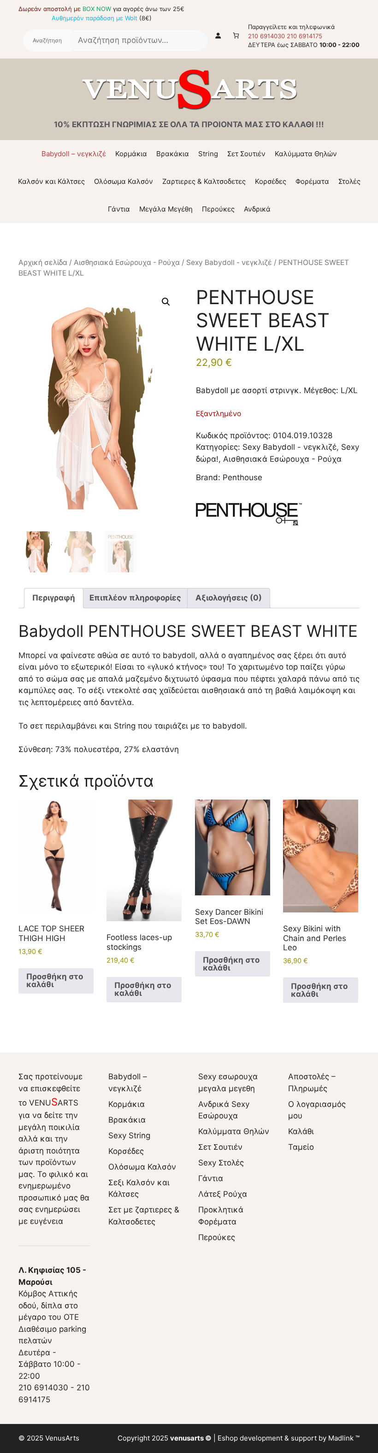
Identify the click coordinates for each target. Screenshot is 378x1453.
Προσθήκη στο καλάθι (54, 980)
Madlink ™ (344, 1438)
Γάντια (119, 209)
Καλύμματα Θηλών (306, 153)
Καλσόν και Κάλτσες (51, 181)
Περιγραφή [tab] (53, 597)
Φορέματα (312, 181)
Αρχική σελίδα (42, 262)
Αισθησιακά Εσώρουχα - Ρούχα (127, 262)
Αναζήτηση (47, 40)
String (208, 153)
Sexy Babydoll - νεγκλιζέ (229, 262)
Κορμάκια (131, 153)
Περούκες (218, 209)
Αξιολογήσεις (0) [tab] (228, 597)
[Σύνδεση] (218, 35)
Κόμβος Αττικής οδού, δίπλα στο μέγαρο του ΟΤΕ (52, 1293)
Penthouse (242, 477)
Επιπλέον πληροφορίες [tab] (135, 597)
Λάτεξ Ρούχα (222, 1194)
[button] (166, 302)
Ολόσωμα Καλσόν (123, 181)
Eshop (228, 1438)
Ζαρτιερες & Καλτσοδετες (204, 181)
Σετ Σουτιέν (246, 153)
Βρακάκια (172, 153)
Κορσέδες (270, 181)
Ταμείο (301, 1147)
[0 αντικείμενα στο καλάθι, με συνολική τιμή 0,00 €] (236, 35)
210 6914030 (266, 36)
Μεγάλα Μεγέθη (166, 209)
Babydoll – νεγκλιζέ (73, 153)
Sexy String (129, 1135)
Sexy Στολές (221, 1162)
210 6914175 (304, 36)
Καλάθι (301, 1131)
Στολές (349, 181)
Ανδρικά (257, 209)
